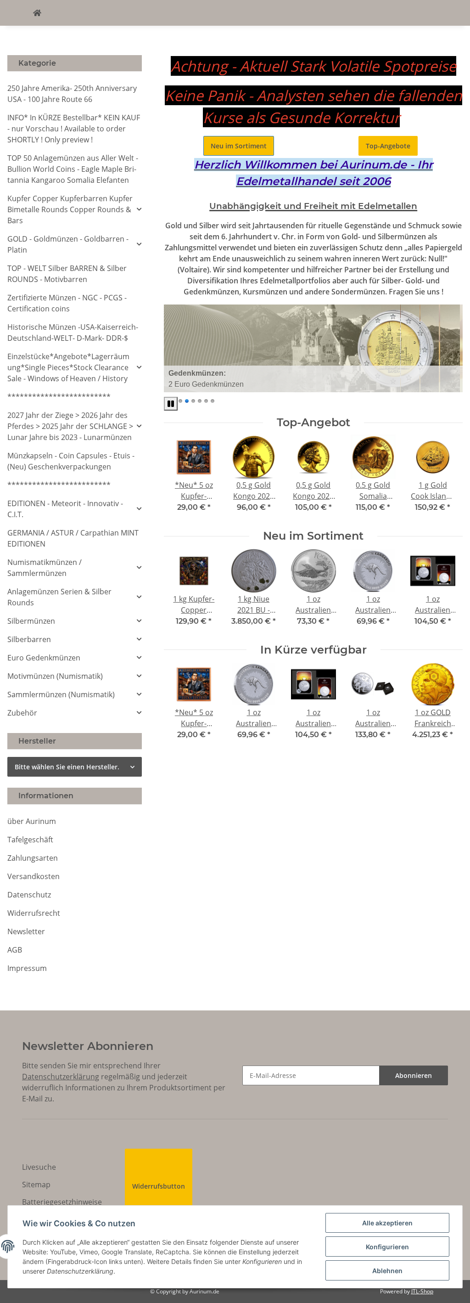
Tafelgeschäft (30, 840)
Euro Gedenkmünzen (43, 658)
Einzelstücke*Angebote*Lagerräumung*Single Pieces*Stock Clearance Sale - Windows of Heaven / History (68, 367)
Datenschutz (29, 895)
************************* (59, 397)
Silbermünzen (31, 621)
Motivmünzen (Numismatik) (55, 676)
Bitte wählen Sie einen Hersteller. (67, 766)
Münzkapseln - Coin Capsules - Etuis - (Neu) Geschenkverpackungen (70, 461)
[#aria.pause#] (171, 404)
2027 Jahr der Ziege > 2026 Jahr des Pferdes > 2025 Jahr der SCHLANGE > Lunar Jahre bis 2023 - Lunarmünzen (70, 426)
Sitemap (36, 1184)
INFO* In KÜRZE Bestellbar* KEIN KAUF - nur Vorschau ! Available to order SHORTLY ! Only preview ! (73, 129)
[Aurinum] (37, 13)
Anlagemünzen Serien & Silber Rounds (59, 597)
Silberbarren (29, 639)
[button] (74, 209)
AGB (14, 950)
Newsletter (26, 931)
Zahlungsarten (32, 858)
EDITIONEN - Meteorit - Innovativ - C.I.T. (65, 508)
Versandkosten (33, 876)
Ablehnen (387, 1271)
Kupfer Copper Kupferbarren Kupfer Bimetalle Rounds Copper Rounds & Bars (70, 209)
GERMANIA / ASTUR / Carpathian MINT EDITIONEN (73, 538)
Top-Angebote (388, 145)
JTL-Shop (422, 1291)
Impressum (27, 968)
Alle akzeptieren (387, 1223)
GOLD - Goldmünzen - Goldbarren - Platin (68, 244)
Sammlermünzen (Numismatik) (61, 694)
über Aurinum (31, 821)
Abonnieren (413, 1075)
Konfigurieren (387, 1247)
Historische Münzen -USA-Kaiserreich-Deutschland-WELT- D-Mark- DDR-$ (72, 332)
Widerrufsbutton (158, 1186)
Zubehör (22, 713)
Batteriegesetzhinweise (62, 1202)
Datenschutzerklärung (60, 1077)
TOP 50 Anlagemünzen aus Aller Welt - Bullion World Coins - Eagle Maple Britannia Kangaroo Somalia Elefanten (72, 169)
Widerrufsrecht (33, 913)
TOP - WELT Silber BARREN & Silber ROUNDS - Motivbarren (67, 273)
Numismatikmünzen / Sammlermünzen (44, 567)
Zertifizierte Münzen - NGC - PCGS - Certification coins (67, 303)
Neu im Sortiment (239, 145)
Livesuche (39, 1167)
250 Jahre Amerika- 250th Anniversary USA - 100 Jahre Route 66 (72, 93)
